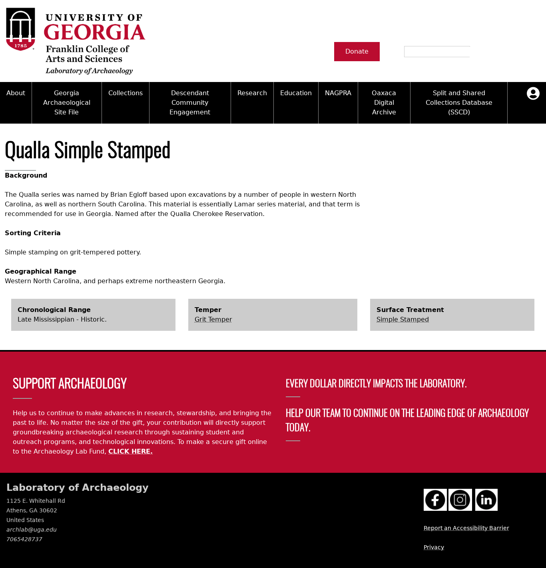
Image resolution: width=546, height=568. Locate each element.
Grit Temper (213, 319)
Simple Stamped (403, 319)
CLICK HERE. (130, 451)
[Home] (75, 41)
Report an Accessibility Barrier (466, 528)
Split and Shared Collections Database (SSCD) (459, 102)
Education (296, 93)
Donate (357, 51)
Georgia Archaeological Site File (66, 102)
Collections (125, 93)
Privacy (434, 547)
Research (252, 93)
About (15, 93)
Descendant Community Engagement (189, 102)
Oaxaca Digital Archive (384, 102)
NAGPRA (338, 93)
